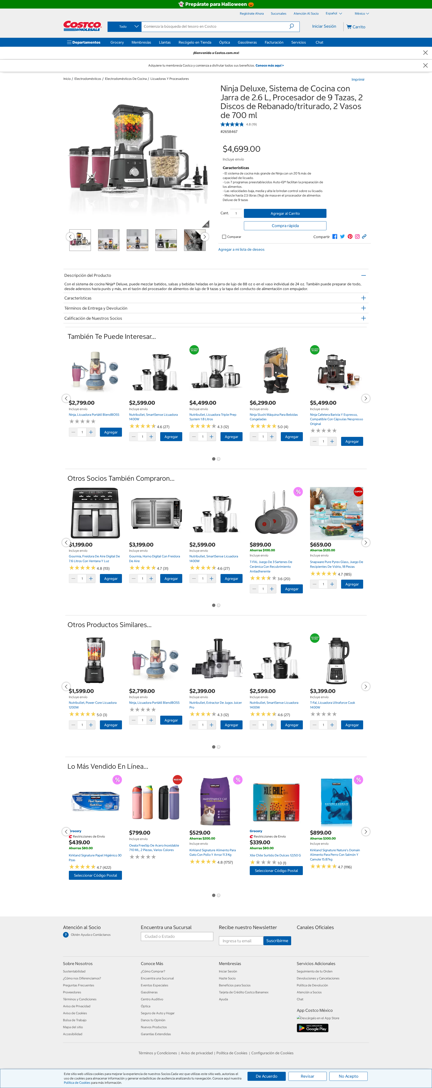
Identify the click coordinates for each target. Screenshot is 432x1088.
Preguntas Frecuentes (78, 985)
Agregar (111, 432)
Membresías (141, 42)
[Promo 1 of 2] (213, 459)
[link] (335, 236)
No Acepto (348, 1076)
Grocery (117, 42)
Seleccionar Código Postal (95, 875)
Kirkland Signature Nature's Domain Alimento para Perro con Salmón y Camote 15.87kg (335, 854)
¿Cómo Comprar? (153, 971)
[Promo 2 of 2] (218, 459)
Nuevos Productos (154, 1027)
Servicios (298, 42)
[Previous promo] (70, 236)
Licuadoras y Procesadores (170, 79)
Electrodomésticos (87, 79)
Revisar (307, 1076)
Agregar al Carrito (285, 213)
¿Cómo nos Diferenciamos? (82, 978)
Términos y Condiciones (80, 999)
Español (332, 13)
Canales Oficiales (315, 927)
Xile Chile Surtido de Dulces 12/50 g (275, 855)
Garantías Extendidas (156, 1034)
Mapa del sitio (73, 1027)
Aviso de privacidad (197, 1053)
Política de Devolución (312, 985)
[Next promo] (204, 236)
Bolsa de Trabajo (74, 1020)
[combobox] (124, 26)
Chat (319, 42)
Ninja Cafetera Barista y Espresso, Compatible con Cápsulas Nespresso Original (336, 419)
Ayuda (223, 999)
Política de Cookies (77, 1083)
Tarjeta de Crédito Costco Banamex (243, 992)
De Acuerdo (266, 1076)
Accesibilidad (72, 1034)
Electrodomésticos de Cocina (126, 79)
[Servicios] (307, 42)
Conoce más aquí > (270, 65)
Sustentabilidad (74, 971)
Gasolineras (247, 42)
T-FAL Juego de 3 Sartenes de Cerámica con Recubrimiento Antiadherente (271, 566)
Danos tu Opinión (153, 1020)
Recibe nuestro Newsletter (248, 927)
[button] (294, 26)
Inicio (67, 79)
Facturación (274, 42)
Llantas (165, 42)
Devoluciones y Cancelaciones (318, 978)
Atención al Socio (82, 927)
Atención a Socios (309, 992)
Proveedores (72, 992)
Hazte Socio (227, 978)
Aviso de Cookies (75, 1013)
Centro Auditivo (152, 999)
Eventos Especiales (154, 985)
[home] (82, 25)
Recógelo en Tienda (195, 42)
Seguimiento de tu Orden (315, 971)
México (360, 13)
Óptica (224, 42)
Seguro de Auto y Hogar (158, 1013)
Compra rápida (285, 225)
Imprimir (358, 79)
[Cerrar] (425, 53)
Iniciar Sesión (324, 26)
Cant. (224, 213)
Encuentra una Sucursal (166, 927)
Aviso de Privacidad (76, 1006)
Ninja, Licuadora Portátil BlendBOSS (94, 415)
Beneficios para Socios (235, 985)
